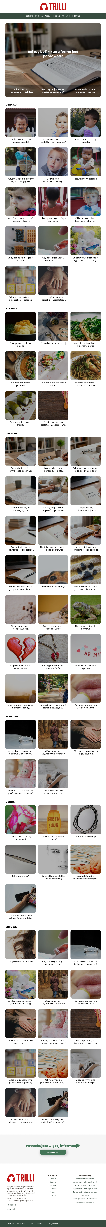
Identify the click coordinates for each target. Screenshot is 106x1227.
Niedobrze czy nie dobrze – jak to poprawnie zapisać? (53, 548)
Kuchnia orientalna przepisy (20, 384)
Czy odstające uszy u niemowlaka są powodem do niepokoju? (53, 259)
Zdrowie (56, 16)
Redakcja (11, 1204)
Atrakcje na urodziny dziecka (85, 140)
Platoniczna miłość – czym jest (85, 667)
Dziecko (29, 16)
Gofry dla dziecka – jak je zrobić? (20, 259)
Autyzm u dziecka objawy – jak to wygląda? (21, 180)
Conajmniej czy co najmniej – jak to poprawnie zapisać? (85, 90)
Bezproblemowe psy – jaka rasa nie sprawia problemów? (85, 588)
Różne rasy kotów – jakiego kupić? (53, 627)
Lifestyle (76, 16)
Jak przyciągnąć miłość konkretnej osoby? (20, 706)
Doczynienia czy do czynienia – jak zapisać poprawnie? (21, 548)
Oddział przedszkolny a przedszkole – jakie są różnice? (21, 298)
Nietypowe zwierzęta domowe (85, 627)
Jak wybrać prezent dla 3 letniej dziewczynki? (53, 706)
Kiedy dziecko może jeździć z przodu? (20, 140)
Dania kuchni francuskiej (53, 343)
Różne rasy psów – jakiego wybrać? (20, 627)
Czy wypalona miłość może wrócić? (53, 667)
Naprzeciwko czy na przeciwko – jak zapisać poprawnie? (85, 548)
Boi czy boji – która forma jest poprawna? (53, 54)
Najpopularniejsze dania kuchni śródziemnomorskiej (53, 384)
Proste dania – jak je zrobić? (20, 423)
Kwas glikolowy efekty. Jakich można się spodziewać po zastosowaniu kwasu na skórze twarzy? (53, 877)
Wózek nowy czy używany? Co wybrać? (53, 752)
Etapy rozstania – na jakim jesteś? (20, 667)
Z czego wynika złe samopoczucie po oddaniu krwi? (53, 792)
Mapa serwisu (37, 1223)
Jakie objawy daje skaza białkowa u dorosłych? (20, 752)
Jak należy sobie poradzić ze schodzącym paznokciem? (86, 877)
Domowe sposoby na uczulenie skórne (86, 706)
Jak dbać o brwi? (20, 876)
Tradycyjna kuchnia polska (20, 344)
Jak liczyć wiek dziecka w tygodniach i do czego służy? (85, 259)
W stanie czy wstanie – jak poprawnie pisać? (20, 588)
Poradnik (66, 16)
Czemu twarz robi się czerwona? (20, 838)
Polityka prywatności (16, 1223)
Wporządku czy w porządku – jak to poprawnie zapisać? (53, 469)
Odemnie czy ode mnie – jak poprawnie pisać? (86, 469)
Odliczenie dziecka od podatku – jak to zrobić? (53, 140)
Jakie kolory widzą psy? (53, 586)
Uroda (48, 16)
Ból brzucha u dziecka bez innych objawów (86, 219)
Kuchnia (39, 16)
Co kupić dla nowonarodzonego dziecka (53, 180)
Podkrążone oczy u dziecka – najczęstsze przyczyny (53, 298)
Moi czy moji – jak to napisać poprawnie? (53, 90)
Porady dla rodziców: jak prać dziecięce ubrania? (20, 792)
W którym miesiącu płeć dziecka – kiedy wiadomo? (20, 219)
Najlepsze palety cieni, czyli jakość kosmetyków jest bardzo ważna (20, 917)
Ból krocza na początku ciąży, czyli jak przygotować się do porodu (86, 752)
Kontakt (11, 1209)
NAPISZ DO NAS (52, 1152)
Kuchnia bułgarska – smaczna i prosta (85, 384)
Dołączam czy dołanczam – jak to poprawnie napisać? (21, 90)
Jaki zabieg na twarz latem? (53, 838)
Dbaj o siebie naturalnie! (20, 961)
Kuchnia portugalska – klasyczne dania (86, 344)
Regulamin (53, 1223)
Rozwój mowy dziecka (86, 178)
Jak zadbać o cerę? (86, 836)
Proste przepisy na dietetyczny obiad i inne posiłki (53, 423)
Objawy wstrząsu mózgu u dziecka (53, 219)
